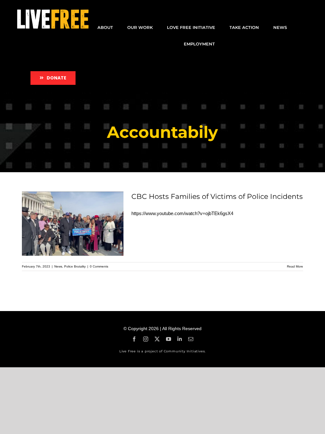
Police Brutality (75, 266)
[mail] (190, 339)
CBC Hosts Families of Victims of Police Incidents (217, 196)
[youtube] (168, 339)
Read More (295, 266)
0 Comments (99, 266)
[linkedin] (179, 339)
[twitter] (157, 339)
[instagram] (145, 339)
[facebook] (134, 339)
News (58, 266)
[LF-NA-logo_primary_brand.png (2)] (53, 12)
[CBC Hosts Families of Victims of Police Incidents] (72, 224)
